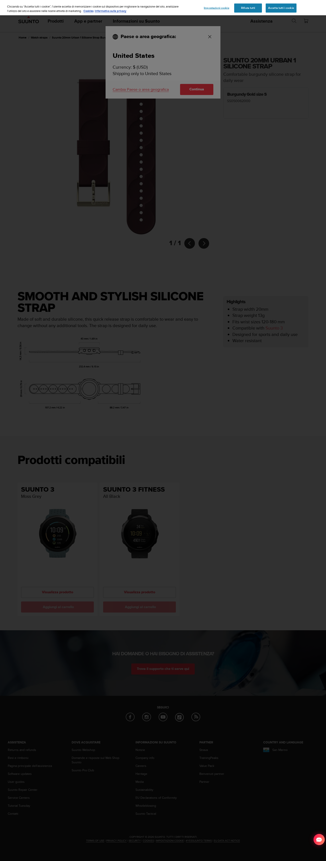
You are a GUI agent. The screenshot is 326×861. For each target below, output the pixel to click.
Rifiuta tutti (248, 8)
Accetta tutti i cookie (281, 8)
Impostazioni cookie (216, 8)
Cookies (88, 11)
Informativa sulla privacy (110, 11)
